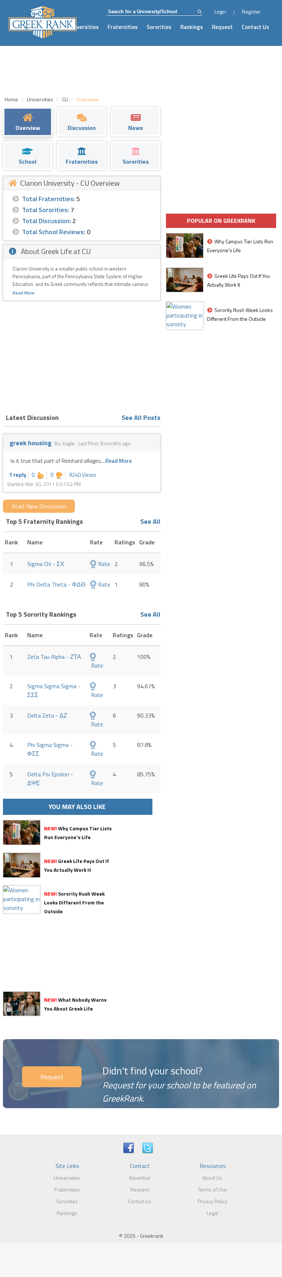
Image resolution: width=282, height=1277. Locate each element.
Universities (84, 27)
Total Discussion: (46, 221)
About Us (212, 1178)
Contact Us (255, 27)
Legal (212, 1213)
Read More (23, 292)
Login (220, 11)
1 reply (17, 475)
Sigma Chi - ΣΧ (45, 563)
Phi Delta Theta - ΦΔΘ (56, 584)
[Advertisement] (81, 355)
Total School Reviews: (53, 232)
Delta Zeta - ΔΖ (47, 715)
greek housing (30, 443)
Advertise (139, 1178)
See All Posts (141, 417)
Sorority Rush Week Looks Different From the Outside (74, 902)
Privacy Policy (212, 1201)
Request (222, 27)
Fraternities (123, 27)
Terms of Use (212, 1189)
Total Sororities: (45, 210)
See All (150, 521)
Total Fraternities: (48, 199)
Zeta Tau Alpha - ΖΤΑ (54, 656)
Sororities (159, 27)
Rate (103, 563)
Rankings (191, 27)
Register (251, 11)
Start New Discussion (39, 506)
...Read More (116, 461)
